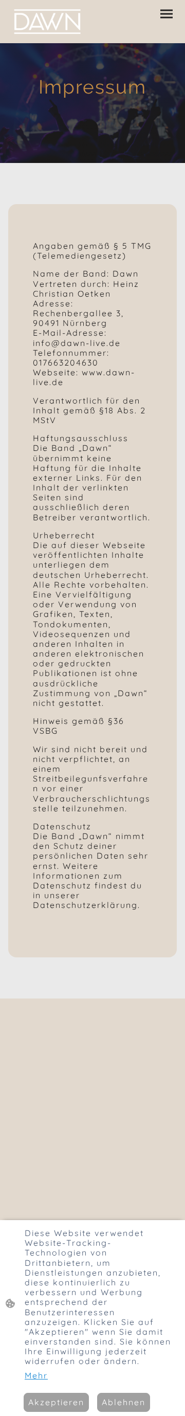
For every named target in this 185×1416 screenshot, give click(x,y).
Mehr (36, 1376)
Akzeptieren (56, 1402)
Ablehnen (123, 1402)
